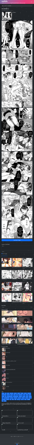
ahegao (3, 393)
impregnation (20, 394)
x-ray (10, 399)
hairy (17, 394)
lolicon (30, 394)
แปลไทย (5, 5)
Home (13, 436)
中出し (25, 399)
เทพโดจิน (4, 1)
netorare (24, 396)
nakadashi (20, 396)
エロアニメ (18, 399)
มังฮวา (13, 399)
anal (5, 393)
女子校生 (28, 399)
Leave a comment (10, 10)
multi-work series (15, 396)
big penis (15, 393)
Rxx (6, 10)
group (14, 394)
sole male (19, 397)
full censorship (4, 394)
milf (5, 396)
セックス (22, 399)
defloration (29, 393)
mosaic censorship (9, 396)
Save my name (5, 253)
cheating (22, 393)
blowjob (19, 393)
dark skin (25, 393)
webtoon (7, 399)
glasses (12, 394)
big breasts (11, 393)
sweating (27, 397)
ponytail (30, 396)
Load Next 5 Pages (17, 240)
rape (2, 397)
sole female (15, 397)
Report (16, 436)
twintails (30, 397)
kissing (27, 394)
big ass (8, 393)
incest (24, 394)
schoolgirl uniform (6, 397)
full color (8, 394)
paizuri (27, 396)
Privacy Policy (21, 436)
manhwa (3, 396)
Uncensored (3, 399)
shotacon (11, 397)
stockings (23, 397)
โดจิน (15, 399)
